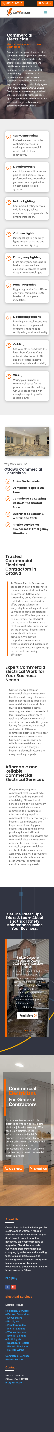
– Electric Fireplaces (16, 1346)
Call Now (15, 1169)
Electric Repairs (14, 1359)
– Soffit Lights (13, 1339)
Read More (26, 1015)
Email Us (46, 3)
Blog (15, 1278)
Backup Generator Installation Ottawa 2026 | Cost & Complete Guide (28, 961)
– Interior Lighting (15, 1328)
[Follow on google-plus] (13, 1287)
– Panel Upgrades (15, 1325)
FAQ (7, 1278)
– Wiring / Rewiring (16, 1332)
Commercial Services (17, 1356)
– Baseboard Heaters (17, 1343)
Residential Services (17, 1311)
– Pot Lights (12, 1321)
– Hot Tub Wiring (14, 1350)
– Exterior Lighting (15, 1335)
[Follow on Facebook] (7, 1287)
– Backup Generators (17, 1314)
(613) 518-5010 (14, 3)
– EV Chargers (13, 1318)
